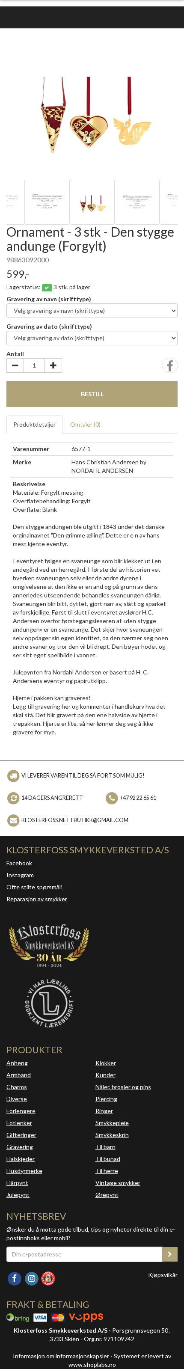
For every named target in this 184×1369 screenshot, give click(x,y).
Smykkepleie (112, 1122)
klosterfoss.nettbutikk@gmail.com (74, 820)
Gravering (19, 1146)
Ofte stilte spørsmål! (34, 887)
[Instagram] (32, 1277)
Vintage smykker (117, 1182)
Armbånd (18, 1074)
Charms (16, 1086)
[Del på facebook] (170, 368)
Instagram (20, 875)
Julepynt (18, 1194)
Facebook (19, 863)
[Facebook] (15, 1277)
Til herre (106, 1170)
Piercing (106, 1098)
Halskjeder (20, 1158)
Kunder (105, 1074)
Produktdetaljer (34, 424)
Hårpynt (17, 1182)
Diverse (16, 1098)
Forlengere (21, 1110)
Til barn (105, 1146)
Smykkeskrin (112, 1134)
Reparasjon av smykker (36, 899)
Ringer (104, 1110)
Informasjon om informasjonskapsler (61, 1356)
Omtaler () (85, 424)
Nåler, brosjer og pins (123, 1086)
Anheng (17, 1062)
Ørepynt (107, 1194)
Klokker (105, 1062)
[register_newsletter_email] (170, 1254)
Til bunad (107, 1158)
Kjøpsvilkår (163, 1274)
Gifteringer (21, 1134)
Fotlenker (19, 1122)
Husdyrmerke (24, 1170)
